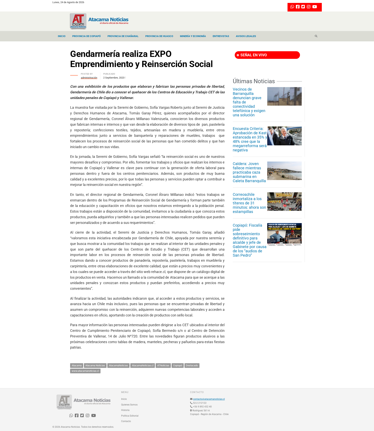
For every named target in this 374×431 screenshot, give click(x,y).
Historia (125, 410)
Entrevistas (221, 36)
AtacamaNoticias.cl (142, 365)
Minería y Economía (193, 36)
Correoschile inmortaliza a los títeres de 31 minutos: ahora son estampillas (249, 203)
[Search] (316, 36)
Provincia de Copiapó (86, 36)
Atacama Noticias (95, 365)
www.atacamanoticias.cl (85, 370)
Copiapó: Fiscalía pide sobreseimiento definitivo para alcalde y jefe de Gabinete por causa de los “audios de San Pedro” (249, 240)
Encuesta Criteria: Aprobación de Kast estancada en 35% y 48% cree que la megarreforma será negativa (250, 139)
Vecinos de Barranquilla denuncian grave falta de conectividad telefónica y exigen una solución (249, 102)
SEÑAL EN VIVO (253, 55)
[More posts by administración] (74, 74)
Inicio (61, 36)
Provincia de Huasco (159, 36)
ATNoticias (163, 365)
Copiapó (177, 365)
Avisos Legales (246, 36)
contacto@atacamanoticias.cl (209, 399)
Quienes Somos (129, 404)
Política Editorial (129, 415)
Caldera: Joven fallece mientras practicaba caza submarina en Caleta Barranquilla (249, 172)
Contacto (126, 421)
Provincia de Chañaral (123, 36)
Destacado (192, 365)
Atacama (77, 365)
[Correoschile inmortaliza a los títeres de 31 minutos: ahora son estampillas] (284, 201)
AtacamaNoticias (118, 365)
